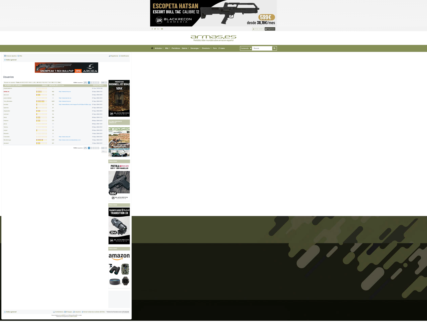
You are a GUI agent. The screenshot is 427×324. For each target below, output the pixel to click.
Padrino (6, 120)
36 (53, 114)
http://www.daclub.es (65, 98)
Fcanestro (7, 136)
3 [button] (93, 148)
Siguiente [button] (106, 148)
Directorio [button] (206, 48)
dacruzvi (6, 95)
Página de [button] (85, 148)
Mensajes (53, 85)
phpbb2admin (8, 88)
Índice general (11, 312)
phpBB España (73, 316)
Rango (45, 85)
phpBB (62, 315)
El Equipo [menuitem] (69, 312)
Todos (18, 82)
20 (53, 104)
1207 (53, 140)
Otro (59, 82)
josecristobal (7, 98)
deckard (6, 143)
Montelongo (7, 140)
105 (53, 95)
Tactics (6, 127)
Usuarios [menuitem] (78, 312)
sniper (5, 130)
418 (53, 111)
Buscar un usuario (9, 82)
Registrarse (271, 29)
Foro (215, 48)
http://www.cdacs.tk (64, 136)
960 (53, 91)
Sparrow (6, 107)
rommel (6, 114)
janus (5, 124)
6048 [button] (103, 148)
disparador (7, 111)
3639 (53, 101)
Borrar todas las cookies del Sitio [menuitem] (94, 312)
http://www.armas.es (65, 91)
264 (53, 117)
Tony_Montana (8, 101)
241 (53, 143)
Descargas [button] (195, 48)
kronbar (6, 104)
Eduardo (6, 133)
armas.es (6, 91)
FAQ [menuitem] (20, 56)
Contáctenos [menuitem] (59, 312)
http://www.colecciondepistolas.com (70, 140)
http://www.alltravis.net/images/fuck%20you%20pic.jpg (75, 104)
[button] (152, 48)
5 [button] (98, 148)
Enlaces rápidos (11, 56)
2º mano (222, 48)
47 (53, 107)
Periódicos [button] (176, 48)
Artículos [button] (158, 48)
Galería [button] (184, 48)
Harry (5, 117)
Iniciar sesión (258, 29)
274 (53, 120)
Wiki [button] (167, 48)
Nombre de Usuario (13, 85)
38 (53, 130)
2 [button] (91, 148)
